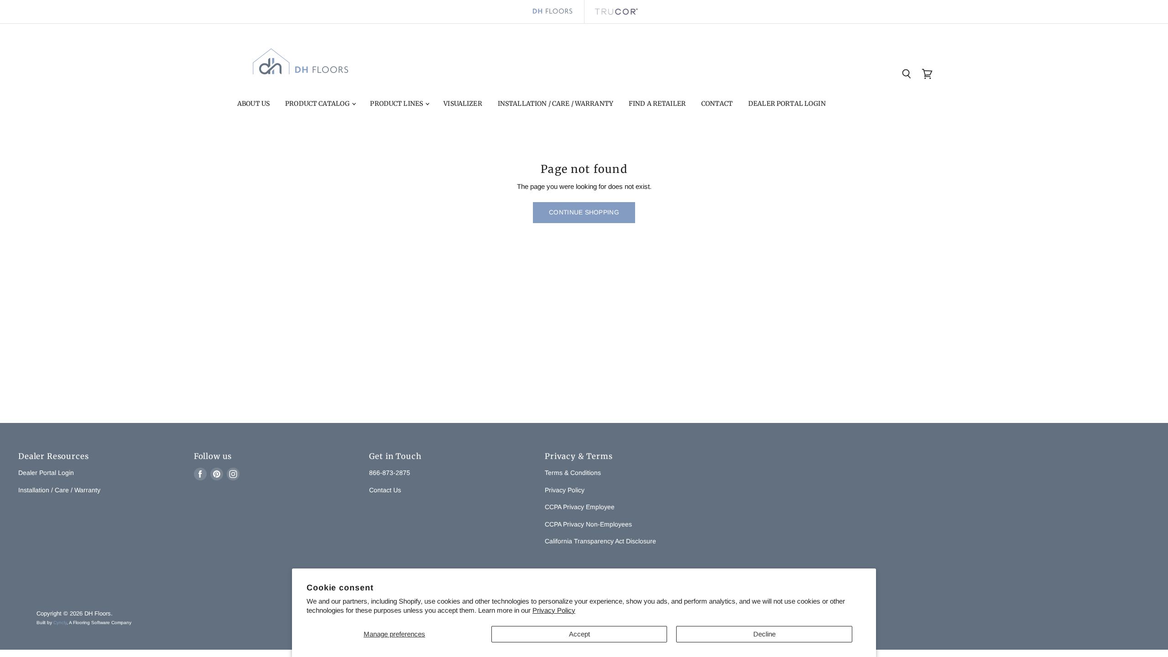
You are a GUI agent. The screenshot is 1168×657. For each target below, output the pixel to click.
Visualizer (462, 103)
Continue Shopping (584, 212)
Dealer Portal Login (46, 472)
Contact (717, 103)
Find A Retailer (657, 103)
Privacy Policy (553, 610)
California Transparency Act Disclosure (600, 541)
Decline (764, 634)
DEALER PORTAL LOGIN (787, 103)
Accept (579, 634)
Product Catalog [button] (318, 103)
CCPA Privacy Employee (580, 507)
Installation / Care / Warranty (555, 103)
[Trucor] (616, 11)
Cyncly (60, 622)
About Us (253, 103)
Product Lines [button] (397, 103)
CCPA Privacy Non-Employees (588, 524)
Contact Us (385, 490)
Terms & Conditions (573, 472)
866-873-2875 (389, 472)
